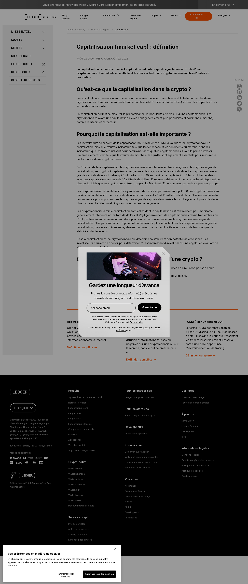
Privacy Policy (143, 327)
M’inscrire (147, 307)
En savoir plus (136, 322)
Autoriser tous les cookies (99, 574)
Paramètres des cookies (66, 575)
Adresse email (100, 308)
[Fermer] (115, 548)
